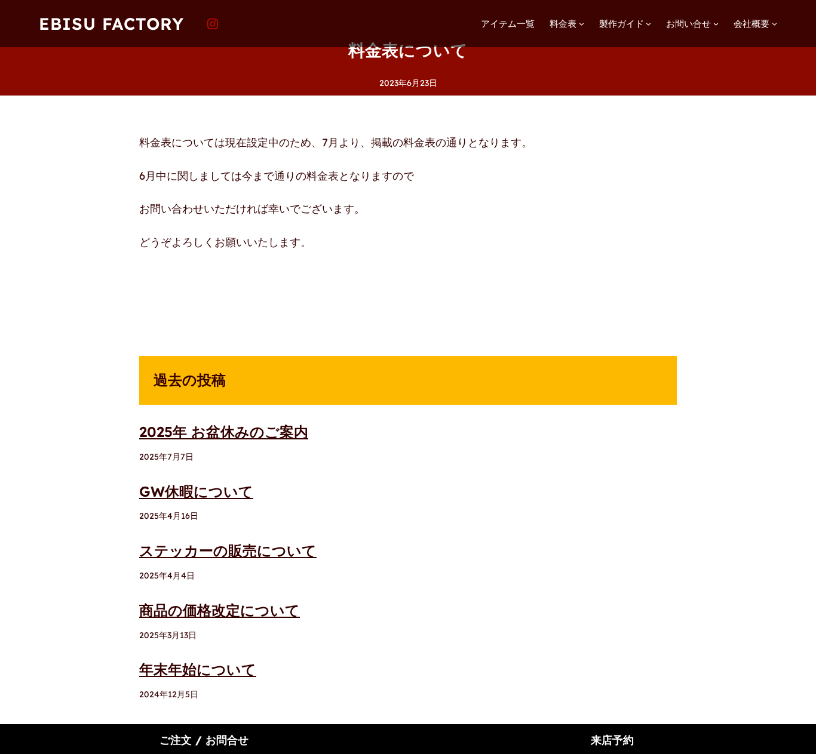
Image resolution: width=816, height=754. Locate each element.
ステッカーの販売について (228, 550)
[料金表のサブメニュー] (581, 23)
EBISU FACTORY (111, 23)
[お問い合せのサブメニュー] (716, 23)
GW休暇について (196, 491)
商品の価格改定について (219, 610)
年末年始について (197, 669)
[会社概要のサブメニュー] (774, 23)
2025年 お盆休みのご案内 (223, 432)
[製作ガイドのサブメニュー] (648, 23)
